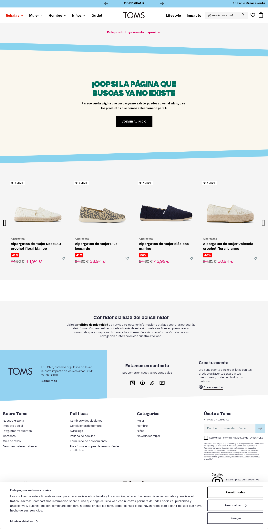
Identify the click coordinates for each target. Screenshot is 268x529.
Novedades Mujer (148, 436)
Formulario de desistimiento (88, 441)
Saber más (49, 381)
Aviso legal (77, 431)
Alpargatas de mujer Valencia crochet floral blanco (228, 246)
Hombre (142, 426)
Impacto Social (13, 426)
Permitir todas (235, 492)
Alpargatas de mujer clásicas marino (164, 246)
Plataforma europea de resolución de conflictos (94, 448)
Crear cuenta (212, 387)
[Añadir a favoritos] (63, 258)
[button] (14, 15)
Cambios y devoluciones (86, 420)
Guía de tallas (12, 441)
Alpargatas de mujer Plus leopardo (96, 246)
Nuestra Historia (13, 420)
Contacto (9, 436)
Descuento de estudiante (20, 446)
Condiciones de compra (86, 426)
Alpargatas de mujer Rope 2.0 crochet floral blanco (36, 246)
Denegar (235, 518)
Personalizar (233, 505)
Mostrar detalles (21, 521)
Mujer (140, 420)
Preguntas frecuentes (17, 431)
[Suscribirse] (260, 428)
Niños (140, 431)
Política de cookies (82, 436)
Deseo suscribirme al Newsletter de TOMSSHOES (236, 437)
